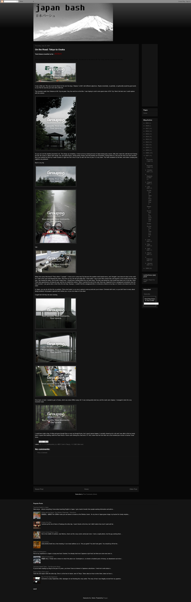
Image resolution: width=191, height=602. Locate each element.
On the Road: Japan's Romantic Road (149, 197)
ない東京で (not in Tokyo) (62, 444)
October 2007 (149, 170)
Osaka (149, 223)
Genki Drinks (45, 542)
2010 (147, 147)
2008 (147, 153)
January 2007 (149, 264)
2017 (147, 128)
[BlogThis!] (42, 442)
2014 (147, 136)
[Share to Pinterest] (47, 442)
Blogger (105, 598)
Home (86, 489)
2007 (147, 155)
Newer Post (39, 489)
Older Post (133, 489)
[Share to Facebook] (45, 442)
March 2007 (149, 253)
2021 (147, 123)
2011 (147, 145)
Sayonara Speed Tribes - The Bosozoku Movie (46, 566)
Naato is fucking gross (39, 551)
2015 (147, 134)
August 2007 (149, 183)
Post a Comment (42, 452)
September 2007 (149, 177)
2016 (147, 131)
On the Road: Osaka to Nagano (149, 216)
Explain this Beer (46, 522)
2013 (147, 139)
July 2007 (148, 187)
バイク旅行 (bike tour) (77, 444)
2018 (147, 126)
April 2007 (148, 249)
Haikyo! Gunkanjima (47, 557)
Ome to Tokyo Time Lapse (41, 572)
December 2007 (150, 160)
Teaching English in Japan (40, 507)
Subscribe (147, 294)
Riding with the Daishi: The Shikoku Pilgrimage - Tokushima (58, 512)
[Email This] (40, 442)
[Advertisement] (86, 470)
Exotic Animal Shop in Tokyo (49, 532)
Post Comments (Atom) (90, 494)
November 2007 (150, 166)
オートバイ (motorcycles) (47, 444)
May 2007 (148, 245)
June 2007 (148, 240)
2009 (147, 150)
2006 (147, 268)
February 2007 (149, 259)
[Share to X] (44, 442)
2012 (147, 142)
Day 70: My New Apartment (49, 577)
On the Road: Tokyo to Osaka (149, 231)
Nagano (149, 207)
